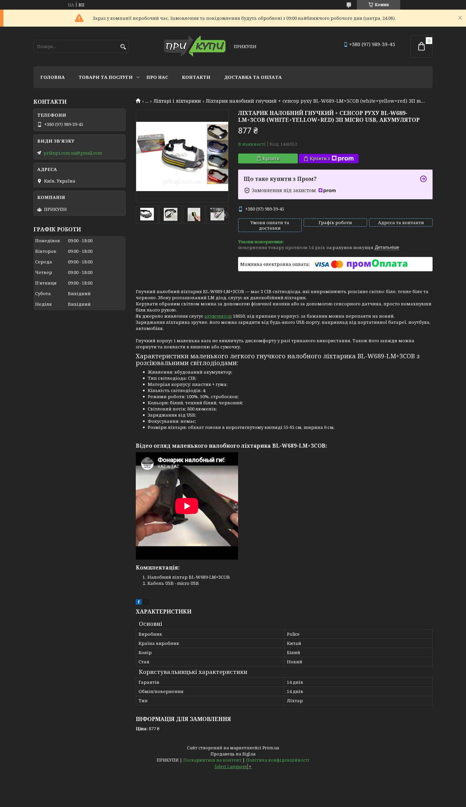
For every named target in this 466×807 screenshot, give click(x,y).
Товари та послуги (105, 77)
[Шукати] (123, 47)
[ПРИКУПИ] (194, 46)
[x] (146, 603)
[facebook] (139, 603)
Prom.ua (270, 748)
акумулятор (218, 316)
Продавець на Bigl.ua (233, 754)
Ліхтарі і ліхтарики (177, 101)
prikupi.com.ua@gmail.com (73, 153)
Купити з (320, 158)
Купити (271, 158)
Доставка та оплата (253, 77)
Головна (52, 77)
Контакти (196, 77)
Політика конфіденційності (277, 760)
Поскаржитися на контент (212, 760)
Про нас (157, 77)
